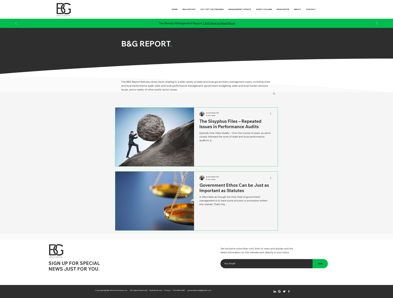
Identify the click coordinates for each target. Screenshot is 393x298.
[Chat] (274, 291)
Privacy (167, 290)
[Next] (377, 23)
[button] (273, 93)
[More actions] (272, 114)
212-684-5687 (179, 290)
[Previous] (16, 23)
